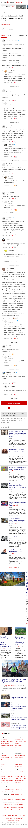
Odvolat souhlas (18, 818)
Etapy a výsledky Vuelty (20, 741)
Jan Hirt (17, 743)
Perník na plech (18, 766)
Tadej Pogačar (18, 745)
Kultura (11, 538)
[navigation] (2, 2)
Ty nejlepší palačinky (20, 755)
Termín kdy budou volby (7, 745)
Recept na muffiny (19, 757)
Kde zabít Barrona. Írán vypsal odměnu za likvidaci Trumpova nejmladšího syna (5, 641)
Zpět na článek (6, 24)
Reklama (14, 815)
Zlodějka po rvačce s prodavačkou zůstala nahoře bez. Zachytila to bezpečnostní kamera (17, 521)
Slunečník (13, 797)
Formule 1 (3, 764)
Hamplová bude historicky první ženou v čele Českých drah (17, 451)
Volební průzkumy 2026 (7, 741)
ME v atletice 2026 (5, 762)
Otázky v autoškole (19, 780)
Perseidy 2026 (18, 789)
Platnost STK (18, 782)
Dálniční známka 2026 (20, 774)
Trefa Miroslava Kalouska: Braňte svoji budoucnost (16, 550)
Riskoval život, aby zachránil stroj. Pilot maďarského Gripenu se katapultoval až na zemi (17, 486)
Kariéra (19, 815)
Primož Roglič (18, 747)
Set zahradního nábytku (7, 799)
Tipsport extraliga (5, 759)
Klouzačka (19, 797)
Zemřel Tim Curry (14, 537)
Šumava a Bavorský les (7, 776)
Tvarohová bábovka (20, 762)
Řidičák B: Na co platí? (20, 778)
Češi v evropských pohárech (17, 791)
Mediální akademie (9, 817)
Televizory (20, 807)
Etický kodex (19, 817)
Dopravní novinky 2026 (20, 776)
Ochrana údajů (8, 818)
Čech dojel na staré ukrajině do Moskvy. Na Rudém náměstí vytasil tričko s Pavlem (14, 681)
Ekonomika (11, 455)
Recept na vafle (18, 764)
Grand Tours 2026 (19, 750)
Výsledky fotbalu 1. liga (7, 757)
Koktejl (10, 507)
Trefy (10, 555)
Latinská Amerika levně (7, 780)
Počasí (10, 472)
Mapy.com (18, 786)
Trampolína (7, 797)
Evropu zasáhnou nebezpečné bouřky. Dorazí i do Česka (17, 468)
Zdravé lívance (18, 759)
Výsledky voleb (5, 743)
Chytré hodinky (8, 809)
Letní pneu (6, 807)
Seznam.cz (19, 2)
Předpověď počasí (9, 789)
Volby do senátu (5, 747)
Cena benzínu (5, 791)
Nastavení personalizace (14, 820)
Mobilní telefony (19, 802)
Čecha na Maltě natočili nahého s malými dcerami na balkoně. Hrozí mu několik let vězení (17, 433)
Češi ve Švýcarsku (5, 778)
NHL (2, 766)
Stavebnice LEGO (8, 804)
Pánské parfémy (18, 809)
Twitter (9, 815)
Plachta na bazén (19, 794)
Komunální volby (5, 750)
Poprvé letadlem (5, 774)
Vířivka (23, 799)
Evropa (10, 438)
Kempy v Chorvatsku (6, 772)
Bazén (12, 794)
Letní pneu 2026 (19, 772)
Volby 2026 (4, 739)
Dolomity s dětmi (5, 782)
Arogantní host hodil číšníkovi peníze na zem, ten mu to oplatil (17, 503)
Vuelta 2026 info (19, 739)
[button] (4, 432)
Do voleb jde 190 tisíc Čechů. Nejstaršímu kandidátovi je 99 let (20, 640)
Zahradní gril (17, 799)
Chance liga (4, 755)
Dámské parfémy (18, 804)
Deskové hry (13, 807)
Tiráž (24, 815)
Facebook (4, 815)
